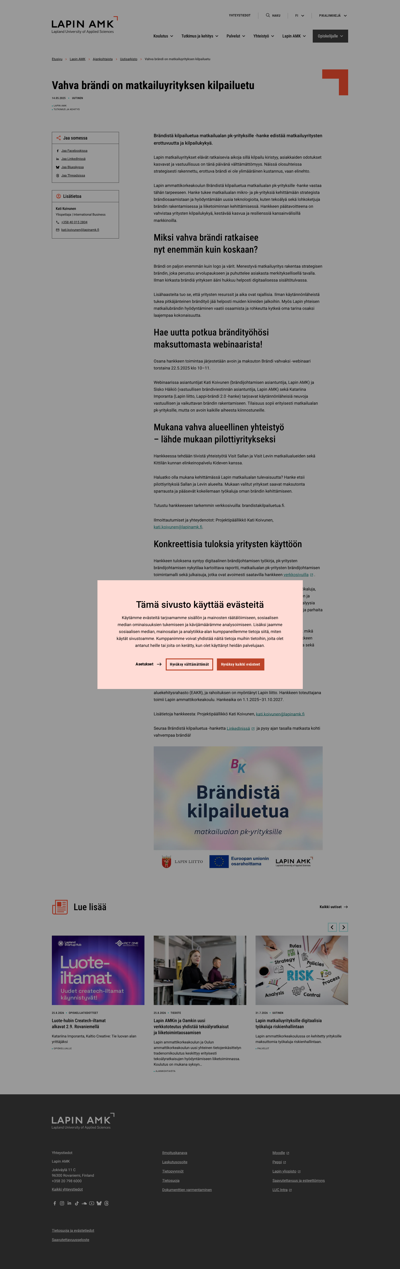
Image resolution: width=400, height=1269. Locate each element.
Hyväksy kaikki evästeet (240, 664)
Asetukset (144, 664)
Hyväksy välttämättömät (189, 664)
